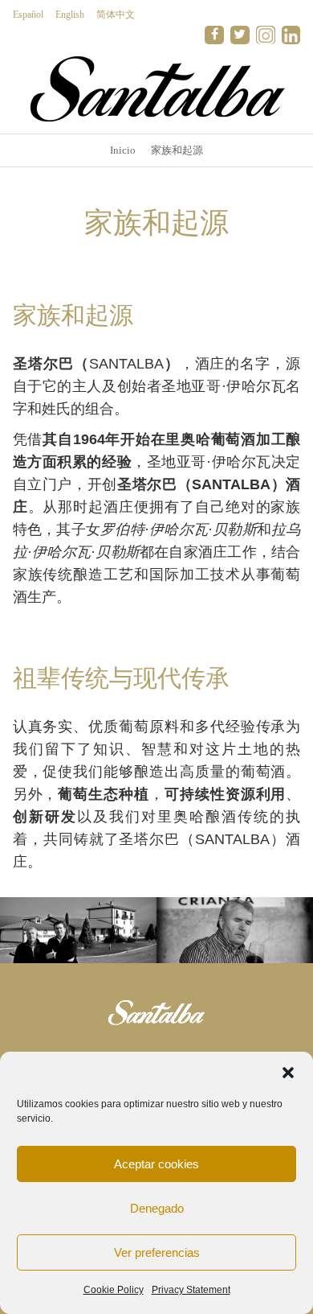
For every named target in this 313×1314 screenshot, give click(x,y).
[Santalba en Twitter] (240, 35)
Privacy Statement (191, 1289)
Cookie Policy (113, 1289)
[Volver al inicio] (156, 88)
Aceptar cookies (156, 1164)
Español (28, 14)
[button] (288, 1073)
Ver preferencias (157, 1252)
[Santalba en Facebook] (214, 35)
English (69, 14)
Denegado (157, 1208)
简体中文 (115, 14)
